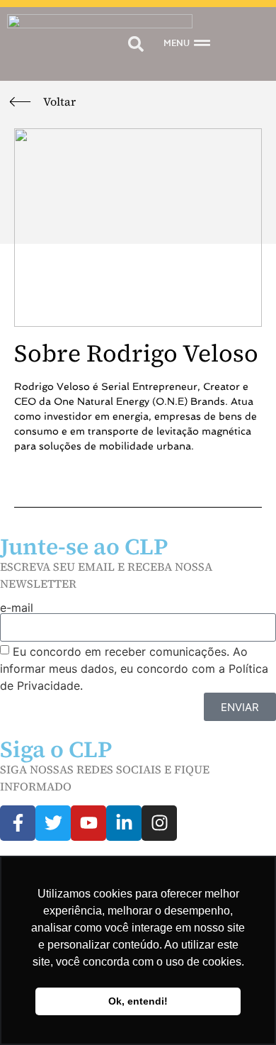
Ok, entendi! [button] (138, 1001)
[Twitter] (53, 823)
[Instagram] (159, 823)
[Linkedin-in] (124, 823)
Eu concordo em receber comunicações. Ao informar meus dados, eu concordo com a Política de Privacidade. (134, 668)
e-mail (16, 607)
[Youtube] (88, 823)
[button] (135, 44)
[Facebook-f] (17, 823)
